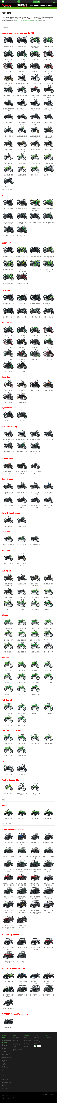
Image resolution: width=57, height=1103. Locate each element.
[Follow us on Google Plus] (38, 1046)
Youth (3, 1075)
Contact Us (36, 1037)
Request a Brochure (17, 1049)
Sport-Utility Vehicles (6, 1082)
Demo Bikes (15, 1042)
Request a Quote (16, 1050)
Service (25, 1037)
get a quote (36, 20)
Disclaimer (48, 1039)
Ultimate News (37, 1043)
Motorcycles (4, 1042)
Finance (14, 1046)
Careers (36, 1040)
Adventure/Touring (6, 1053)
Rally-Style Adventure (6, 1057)
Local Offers (15, 1039)
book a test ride (18, 20)
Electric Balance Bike (6, 1072)
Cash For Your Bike (17, 1044)
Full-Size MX (4, 1066)
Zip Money (26, 1046)
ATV (3, 1074)
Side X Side (4, 1078)
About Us (36, 1039)
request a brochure (27, 20)
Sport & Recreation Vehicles (6, 1084)
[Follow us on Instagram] (40, 1046)
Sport (3, 1044)
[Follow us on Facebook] (35, 1046)
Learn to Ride (37, 1042)
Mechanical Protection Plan (27, 1044)
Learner (3, 1037)
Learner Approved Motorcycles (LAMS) (6, 1039)
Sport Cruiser (4, 1056)
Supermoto (4, 1060)
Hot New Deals (16, 1037)
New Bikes (15, 1040)
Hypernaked (4, 1051)
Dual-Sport (4, 1061)
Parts (25, 1039)
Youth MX (4, 1064)
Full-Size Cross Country (5, 1068)
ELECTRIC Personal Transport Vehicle (6, 1087)
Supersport (4, 1045)
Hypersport (4, 1047)
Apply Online (15, 1047)
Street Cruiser (5, 1054)
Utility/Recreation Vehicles (5, 1080)
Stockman (4, 1058)
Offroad (3, 1063)
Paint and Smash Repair (27, 1041)
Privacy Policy (48, 1037)
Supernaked (4, 1048)
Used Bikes (15, 1043)
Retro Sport (4, 1050)
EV (2, 1070)
